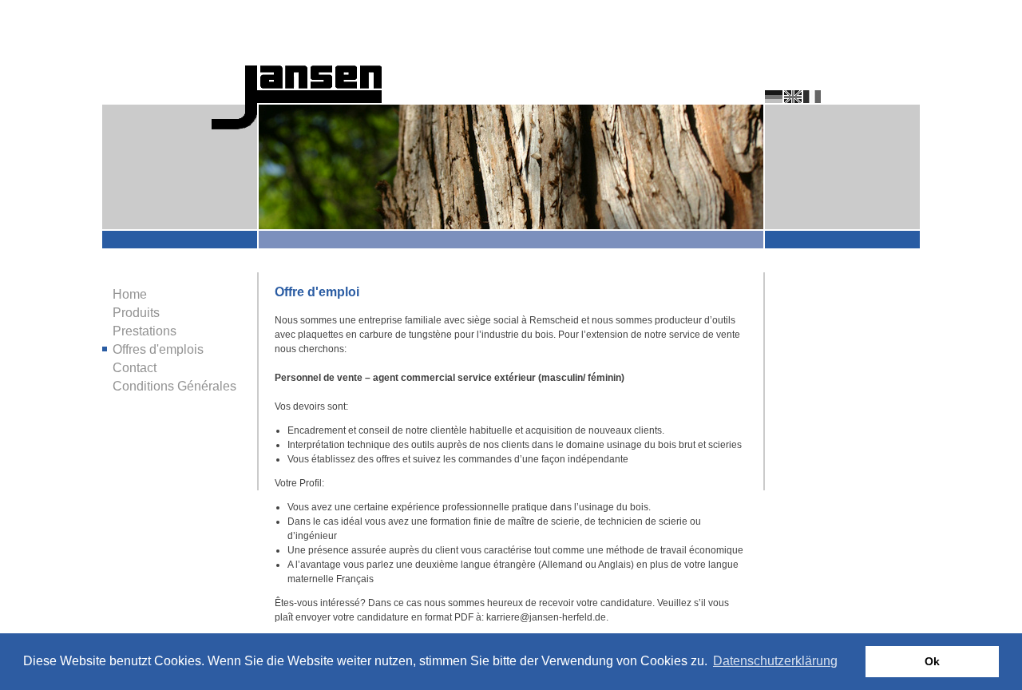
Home (130, 294)
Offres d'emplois (158, 349)
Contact (134, 368)
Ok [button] (932, 661)
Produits (136, 312)
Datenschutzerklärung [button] (775, 661)
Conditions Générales (174, 386)
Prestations (144, 331)
